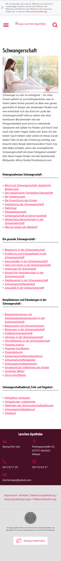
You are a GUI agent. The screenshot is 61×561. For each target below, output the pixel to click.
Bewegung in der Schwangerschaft (25, 249)
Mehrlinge (10, 208)
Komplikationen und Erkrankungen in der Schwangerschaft (24, 301)
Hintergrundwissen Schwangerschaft (23, 174)
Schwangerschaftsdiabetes (20, 359)
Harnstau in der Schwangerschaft (24, 337)
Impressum (11, 495)
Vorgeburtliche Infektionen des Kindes (27, 367)
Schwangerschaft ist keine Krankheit (25, 215)
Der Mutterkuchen (15, 196)
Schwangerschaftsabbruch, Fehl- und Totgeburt (28, 387)
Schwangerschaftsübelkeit (20, 284)
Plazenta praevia (14, 344)
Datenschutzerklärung (36, 11)
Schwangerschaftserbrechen (21, 363)
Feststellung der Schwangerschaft (24, 204)
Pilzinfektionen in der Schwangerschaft (27, 340)
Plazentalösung (14, 352)
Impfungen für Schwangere (20, 268)
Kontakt (23, 495)
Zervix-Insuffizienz (15, 375)
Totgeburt (10, 413)
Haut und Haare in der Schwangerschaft (27, 265)
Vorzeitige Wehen (14, 371)
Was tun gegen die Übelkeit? (21, 227)
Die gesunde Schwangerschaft (19, 239)
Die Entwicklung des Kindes (21, 200)
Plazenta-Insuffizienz (17, 348)
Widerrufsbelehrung (44, 499)
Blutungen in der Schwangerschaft (24, 329)
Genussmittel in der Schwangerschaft (26, 261)
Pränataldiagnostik (15, 211)
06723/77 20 (10, 467)
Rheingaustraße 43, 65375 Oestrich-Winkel (43, 450)
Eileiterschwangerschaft (18, 333)
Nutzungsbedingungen (18, 499)
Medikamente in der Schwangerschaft (26, 280)
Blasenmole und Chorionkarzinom (24, 325)
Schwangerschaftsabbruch (20, 409)
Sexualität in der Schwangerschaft (24, 287)
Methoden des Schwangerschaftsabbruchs (29, 405)
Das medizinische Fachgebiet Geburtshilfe (29, 192)
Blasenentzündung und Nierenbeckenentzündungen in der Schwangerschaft (25, 318)
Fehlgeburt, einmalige (17, 397)
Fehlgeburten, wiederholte (20, 401)
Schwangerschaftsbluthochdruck (23, 356)
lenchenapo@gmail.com (17, 480)
